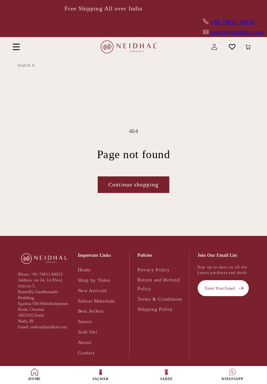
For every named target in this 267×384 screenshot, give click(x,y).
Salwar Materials (96, 301)
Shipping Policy (155, 309)
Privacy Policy (153, 269)
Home (84, 269)
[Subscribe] (241, 288)
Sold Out (87, 332)
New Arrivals (92, 290)
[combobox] (41, 65)
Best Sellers (91, 311)
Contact (86, 352)
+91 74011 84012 (232, 22)
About (84, 342)
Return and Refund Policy (158, 284)
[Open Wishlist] (232, 47)
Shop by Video (94, 280)
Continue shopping (133, 185)
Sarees (85, 321)
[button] (16, 47)
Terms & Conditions (159, 299)
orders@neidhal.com (236, 32)
